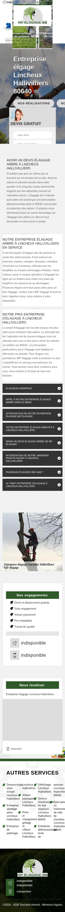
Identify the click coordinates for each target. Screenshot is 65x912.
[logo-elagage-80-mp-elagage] (32, 15)
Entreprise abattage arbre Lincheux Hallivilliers (11, 812)
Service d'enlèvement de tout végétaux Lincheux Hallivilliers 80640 (42, 809)
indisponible (33, 643)
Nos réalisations (34, 103)
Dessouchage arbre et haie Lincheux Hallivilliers (11, 791)
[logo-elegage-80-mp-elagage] (32, 868)
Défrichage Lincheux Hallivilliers (42, 788)
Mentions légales (52, 904)
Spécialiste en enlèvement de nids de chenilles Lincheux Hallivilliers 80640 (58, 816)
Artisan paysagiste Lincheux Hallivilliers (26, 800)
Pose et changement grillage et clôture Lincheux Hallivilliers (26, 824)
